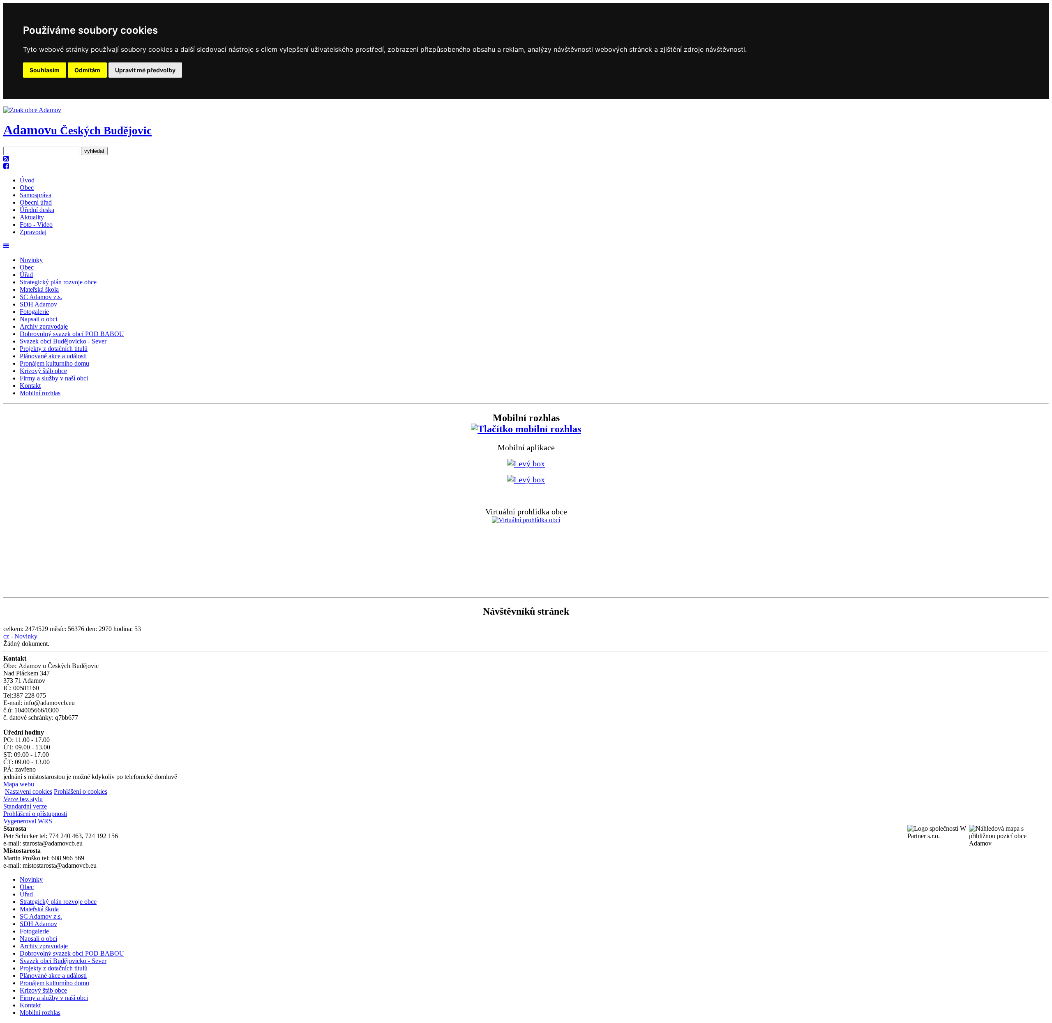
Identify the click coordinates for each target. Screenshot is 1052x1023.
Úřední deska (37, 209)
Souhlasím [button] (45, 70)
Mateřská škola (39, 289)
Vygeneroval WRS (27, 821)
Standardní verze (25, 806)
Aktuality (32, 217)
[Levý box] (526, 429)
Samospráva (35, 194)
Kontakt (30, 385)
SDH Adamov (38, 304)
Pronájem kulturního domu (54, 363)
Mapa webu (18, 784)
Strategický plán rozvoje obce (58, 282)
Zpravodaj (33, 231)
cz (6, 636)
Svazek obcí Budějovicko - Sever (63, 341)
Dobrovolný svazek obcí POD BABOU (72, 333)
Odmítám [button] (87, 70)
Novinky (31, 259)
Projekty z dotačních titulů (54, 348)
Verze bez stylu (23, 798)
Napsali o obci (38, 319)
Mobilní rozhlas (40, 392)
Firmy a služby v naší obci (54, 378)
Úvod (27, 180)
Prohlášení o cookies (80, 791)
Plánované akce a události (53, 356)
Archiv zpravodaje (44, 326)
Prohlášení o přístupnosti (35, 813)
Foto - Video (36, 224)
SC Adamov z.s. (41, 296)
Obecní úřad (36, 202)
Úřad (26, 274)
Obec (27, 187)
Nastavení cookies (28, 791)
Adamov (77, 129)
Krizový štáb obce (43, 370)
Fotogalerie (34, 311)
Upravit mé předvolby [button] (145, 70)
